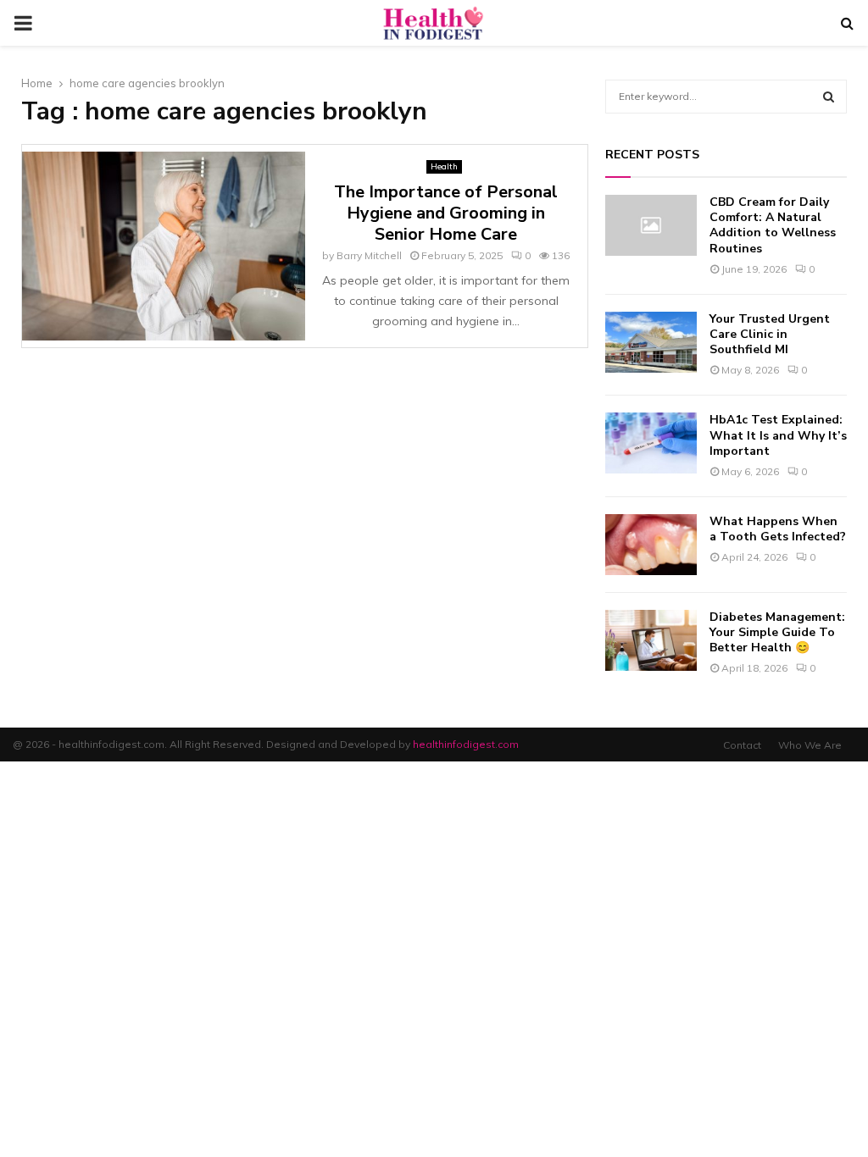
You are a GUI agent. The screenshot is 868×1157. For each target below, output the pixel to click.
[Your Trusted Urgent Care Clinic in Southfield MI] (651, 342)
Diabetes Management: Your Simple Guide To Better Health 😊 (777, 632)
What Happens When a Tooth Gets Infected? (777, 529)
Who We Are (810, 745)
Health (444, 166)
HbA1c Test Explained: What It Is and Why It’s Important (778, 435)
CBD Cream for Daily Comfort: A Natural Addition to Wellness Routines (772, 225)
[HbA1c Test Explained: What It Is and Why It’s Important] (651, 442)
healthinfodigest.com (466, 744)
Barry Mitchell (369, 255)
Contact (742, 745)
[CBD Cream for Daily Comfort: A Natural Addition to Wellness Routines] (651, 225)
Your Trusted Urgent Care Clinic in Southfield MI (769, 334)
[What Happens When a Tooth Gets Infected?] (651, 544)
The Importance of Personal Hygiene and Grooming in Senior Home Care (446, 213)
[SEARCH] (828, 96)
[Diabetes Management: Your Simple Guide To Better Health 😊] (651, 640)
